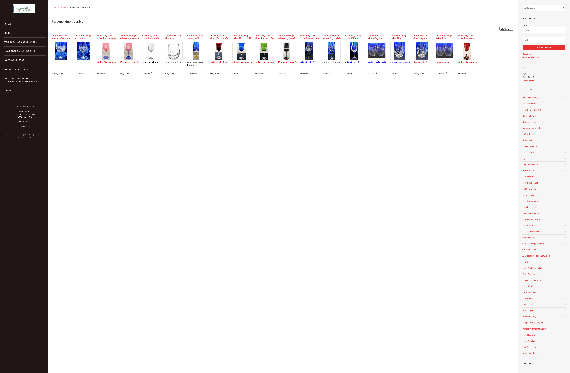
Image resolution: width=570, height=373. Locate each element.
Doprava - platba (14, 60)
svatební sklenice (529, 207)
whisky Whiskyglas (530, 353)
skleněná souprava (530, 201)
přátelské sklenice (530, 182)
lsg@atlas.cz (25, 126)
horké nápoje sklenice (532, 128)
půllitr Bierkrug (529, 316)
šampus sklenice (529, 195)
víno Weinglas (528, 341)
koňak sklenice (528, 134)
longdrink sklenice (530, 164)
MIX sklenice (527, 304)
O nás (7, 24)
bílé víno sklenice (529, 103)
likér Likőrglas (528, 286)
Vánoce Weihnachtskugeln (534, 328)
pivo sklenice (528, 176)
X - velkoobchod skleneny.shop (536, 255)
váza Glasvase (528, 335)
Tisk (36, 135)
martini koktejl (528, 170)
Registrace (527, 54)
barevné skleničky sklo (532, 97)
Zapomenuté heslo (530, 56)
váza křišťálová (529, 225)
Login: (525, 25)
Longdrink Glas (529, 292)
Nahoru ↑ (31, 137)
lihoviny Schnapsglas (531, 280)
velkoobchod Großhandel (20, 42)
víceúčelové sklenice (531, 231)
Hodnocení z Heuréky (17, 69)
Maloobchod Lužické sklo (19, 51)
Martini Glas (527, 298)
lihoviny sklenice (529, 146)
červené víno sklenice (531, 109)
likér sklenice (528, 152)
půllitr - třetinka (529, 189)
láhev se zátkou (529, 140)
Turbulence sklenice (531, 219)
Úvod (7, 33)
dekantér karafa (529, 122)
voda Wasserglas (529, 347)
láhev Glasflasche (530, 274)
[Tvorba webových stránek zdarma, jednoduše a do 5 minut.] (22, 135)
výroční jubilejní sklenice (533, 243)
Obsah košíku (528, 80)
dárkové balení (529, 116)
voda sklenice (528, 237)
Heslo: (525, 35)
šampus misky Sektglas (532, 322)
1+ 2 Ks (525, 262)
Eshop (7, 90)
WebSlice (28, 135)
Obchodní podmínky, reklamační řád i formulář (20, 79)
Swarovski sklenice (530, 213)
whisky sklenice (529, 249)
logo (524, 158)
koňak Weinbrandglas (532, 268)
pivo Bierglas (528, 310)
